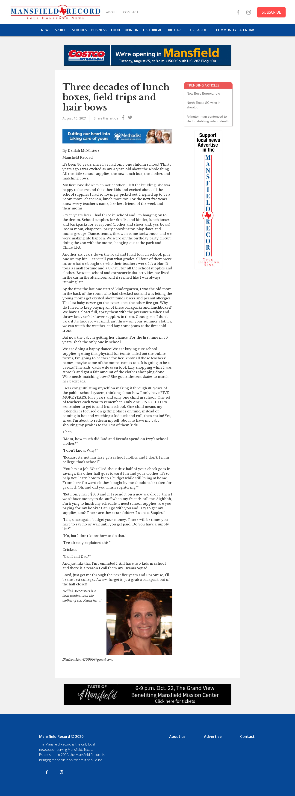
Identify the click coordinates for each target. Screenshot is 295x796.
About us (177, 736)
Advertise (213, 736)
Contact (247, 736)
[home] (55, 12)
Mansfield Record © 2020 (61, 736)
